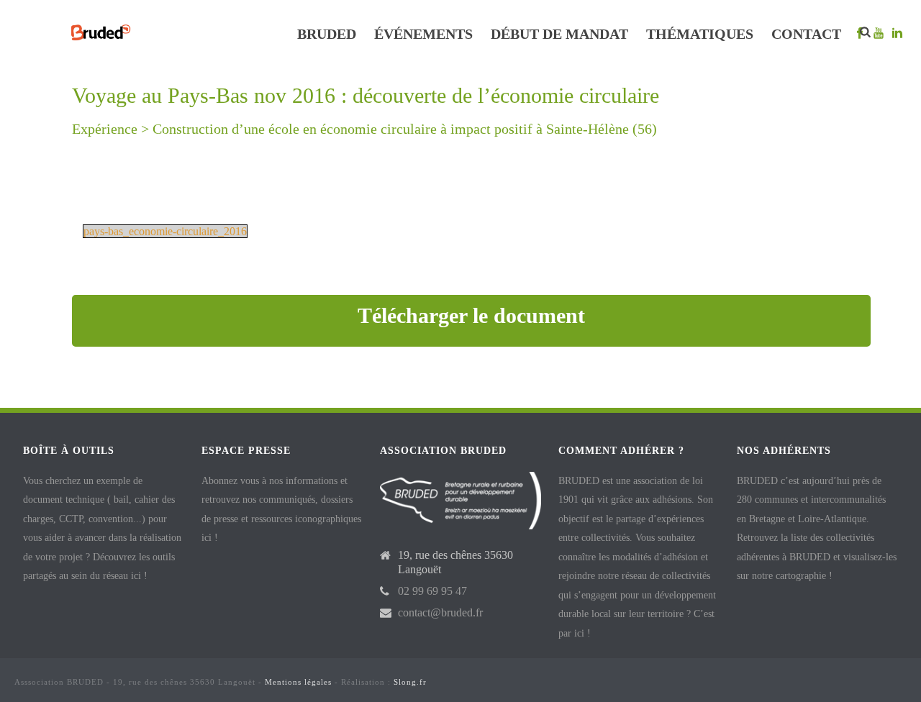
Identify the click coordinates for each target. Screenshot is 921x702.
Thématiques (699, 34)
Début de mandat (559, 34)
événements (423, 34)
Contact (806, 34)
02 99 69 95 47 (432, 591)
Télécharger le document (471, 315)
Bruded (326, 34)
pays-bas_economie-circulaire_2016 (165, 231)
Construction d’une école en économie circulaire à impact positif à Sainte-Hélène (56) (405, 129)
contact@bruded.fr (440, 612)
